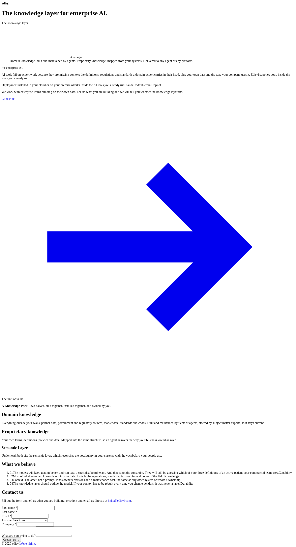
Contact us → (11, 539)
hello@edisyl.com (119, 500)
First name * (9, 507)
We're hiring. (28, 543)
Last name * (9, 512)
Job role (7, 520)
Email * (6, 516)
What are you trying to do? (19, 535)
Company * (9, 524)
